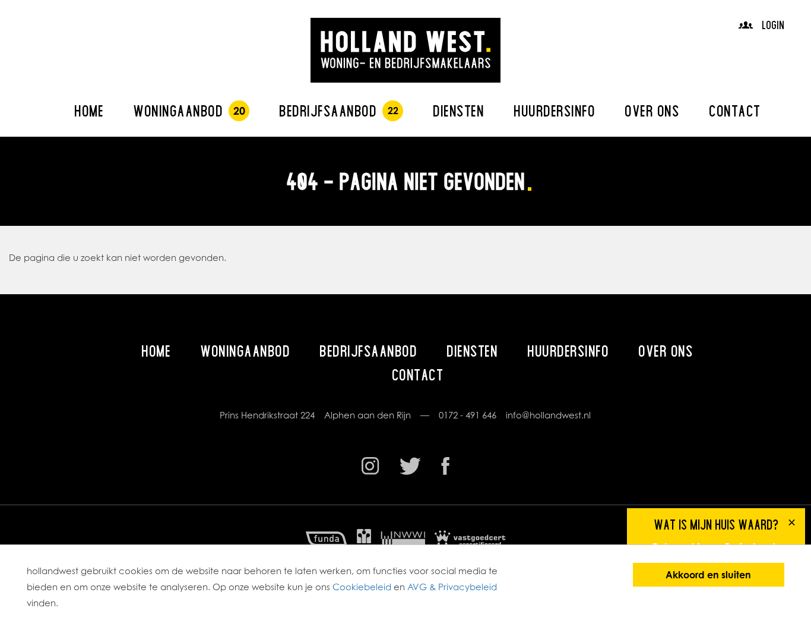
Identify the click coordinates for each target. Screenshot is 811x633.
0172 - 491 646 (467, 415)
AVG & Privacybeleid (452, 587)
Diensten (458, 110)
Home (88, 110)
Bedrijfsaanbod (327, 110)
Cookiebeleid (361, 587)
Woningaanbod (178, 110)
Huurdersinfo (554, 110)
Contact (735, 110)
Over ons (652, 110)
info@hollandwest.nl (548, 415)
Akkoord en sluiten (708, 575)
